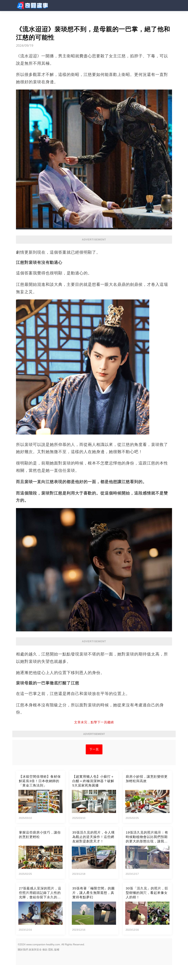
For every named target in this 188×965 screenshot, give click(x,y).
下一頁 (94, 749)
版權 (56, 949)
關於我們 (23, 949)
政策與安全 (35, 949)
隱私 (50, 949)
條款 (45, 949)
